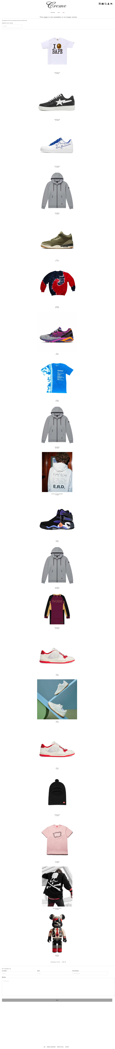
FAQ (44, 1046)
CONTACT (67, 1046)
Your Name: (4, 970)
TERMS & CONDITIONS (51, 1046)
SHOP (59, 12)
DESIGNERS (53, 12)
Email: (38, 970)
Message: (4, 977)
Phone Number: (75, 970)
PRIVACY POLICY (60, 1046)
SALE (63, 12)
